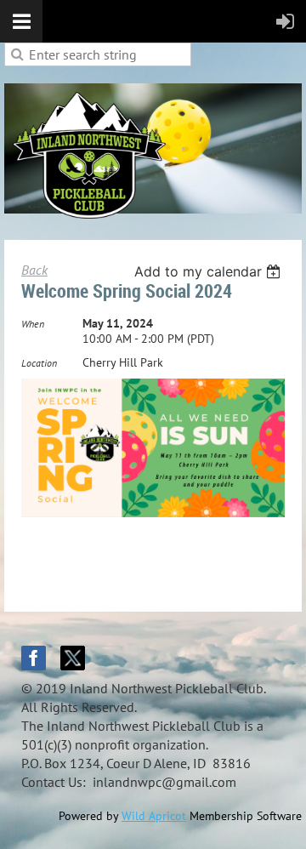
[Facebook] (33, 658)
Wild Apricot (154, 815)
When (32, 323)
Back (34, 269)
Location (39, 362)
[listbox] (209, 271)
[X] (72, 658)
